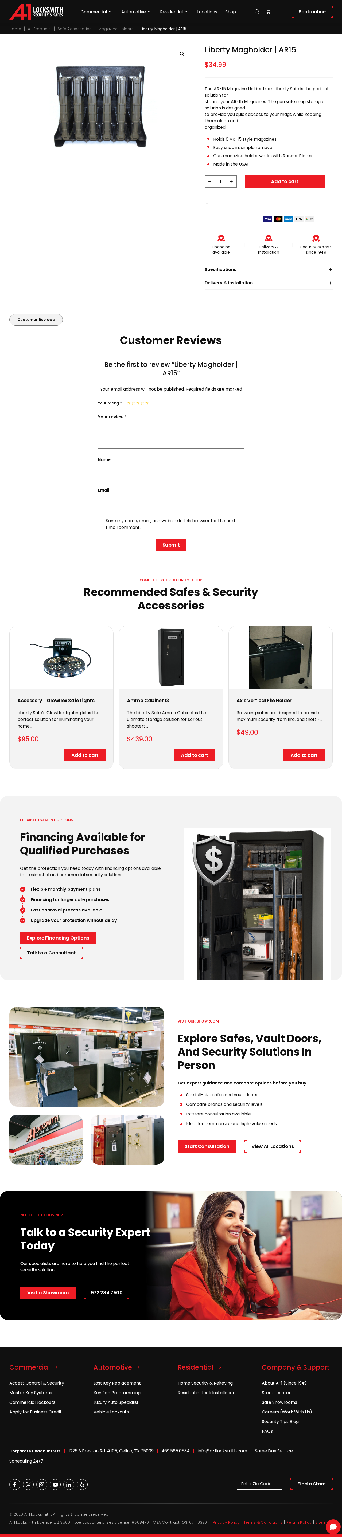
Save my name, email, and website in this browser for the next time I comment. (171, 524)
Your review (112, 417)
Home (15, 29)
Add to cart (284, 181)
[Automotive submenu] (149, 12)
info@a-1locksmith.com (222, 1451)
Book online (312, 11)
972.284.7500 (107, 1292)
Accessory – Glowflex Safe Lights (55, 700)
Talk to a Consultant (51, 952)
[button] (182, 54)
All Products (39, 29)
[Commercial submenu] (110, 12)
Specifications (220, 269)
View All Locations (272, 1146)
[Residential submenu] (186, 12)
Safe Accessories (74, 29)
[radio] (129, 403)
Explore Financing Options (58, 937)
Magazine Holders (116, 29)
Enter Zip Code (256, 1484)
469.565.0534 (175, 1451)
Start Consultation (207, 1146)
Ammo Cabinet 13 (148, 700)
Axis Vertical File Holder (264, 700)
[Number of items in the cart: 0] (268, 11)
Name (104, 460)
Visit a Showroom (48, 1292)
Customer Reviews (36, 319)
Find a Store (311, 1483)
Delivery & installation (229, 283)
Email (103, 490)
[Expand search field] (257, 11)
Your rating (110, 403)
